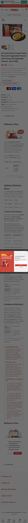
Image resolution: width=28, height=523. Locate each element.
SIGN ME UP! (21, 265)
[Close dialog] (27, 251)
